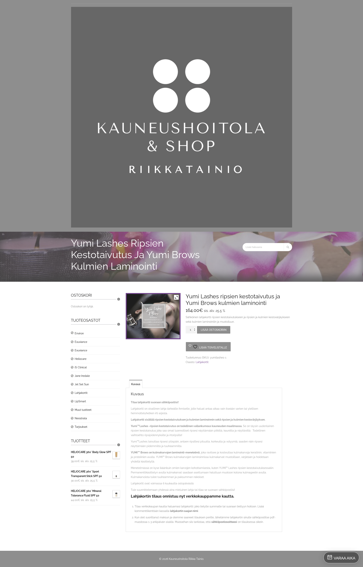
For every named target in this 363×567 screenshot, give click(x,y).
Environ (79, 333)
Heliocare (80, 358)
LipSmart (80, 401)
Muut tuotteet (83, 409)
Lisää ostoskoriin (213, 329)
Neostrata (81, 418)
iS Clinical (81, 367)
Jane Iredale (82, 375)
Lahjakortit (81, 392)
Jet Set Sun (82, 384)
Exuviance (81, 341)
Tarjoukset (81, 426)
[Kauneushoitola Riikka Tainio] (181, 226)
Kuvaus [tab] (135, 384)
